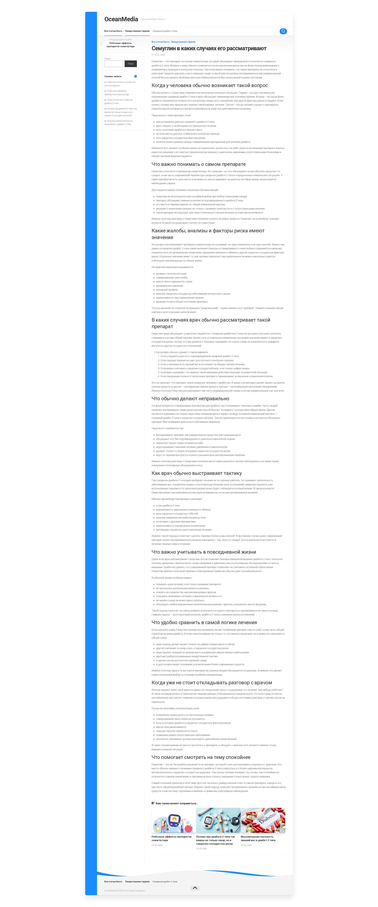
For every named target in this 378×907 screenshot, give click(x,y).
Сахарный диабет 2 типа (165, 31)
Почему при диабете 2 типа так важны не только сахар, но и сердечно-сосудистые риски (215, 840)
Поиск (107, 58)
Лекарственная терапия (137, 31)
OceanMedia (121, 19)
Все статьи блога (113, 31)
